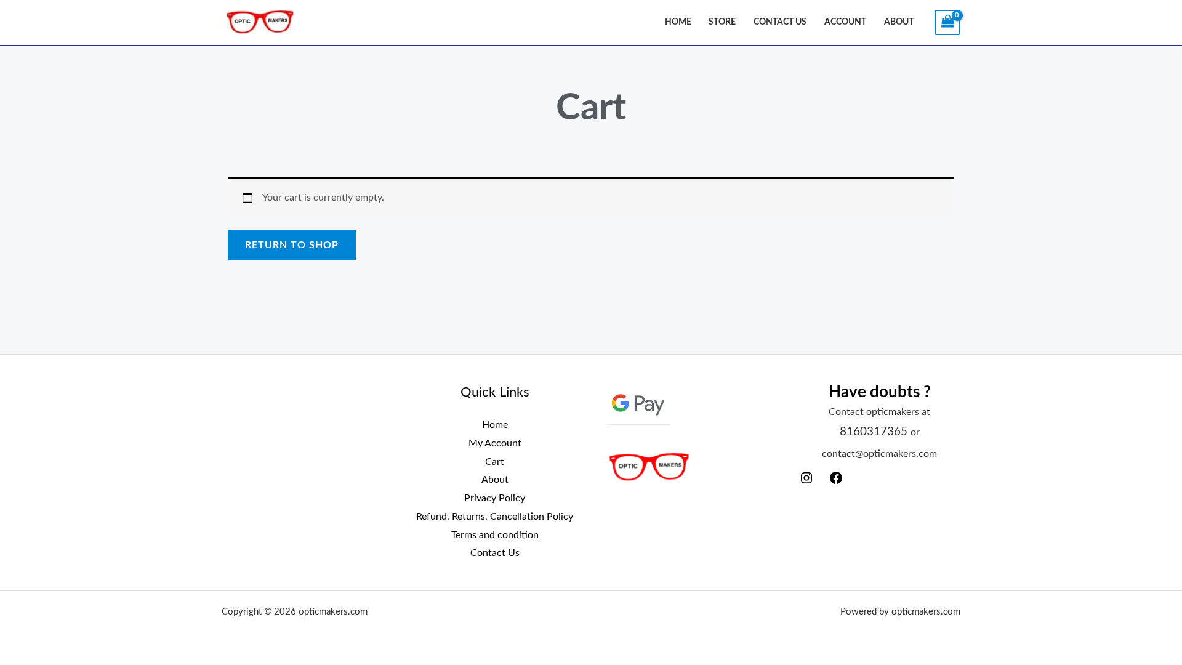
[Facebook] (836, 482)
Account (845, 21)
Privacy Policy (494, 498)
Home (678, 21)
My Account (494, 443)
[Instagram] (806, 482)
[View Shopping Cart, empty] (947, 22)
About (899, 21)
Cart (494, 462)
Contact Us (780, 21)
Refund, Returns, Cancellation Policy (494, 517)
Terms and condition (495, 535)
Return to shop (292, 245)
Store (722, 21)
